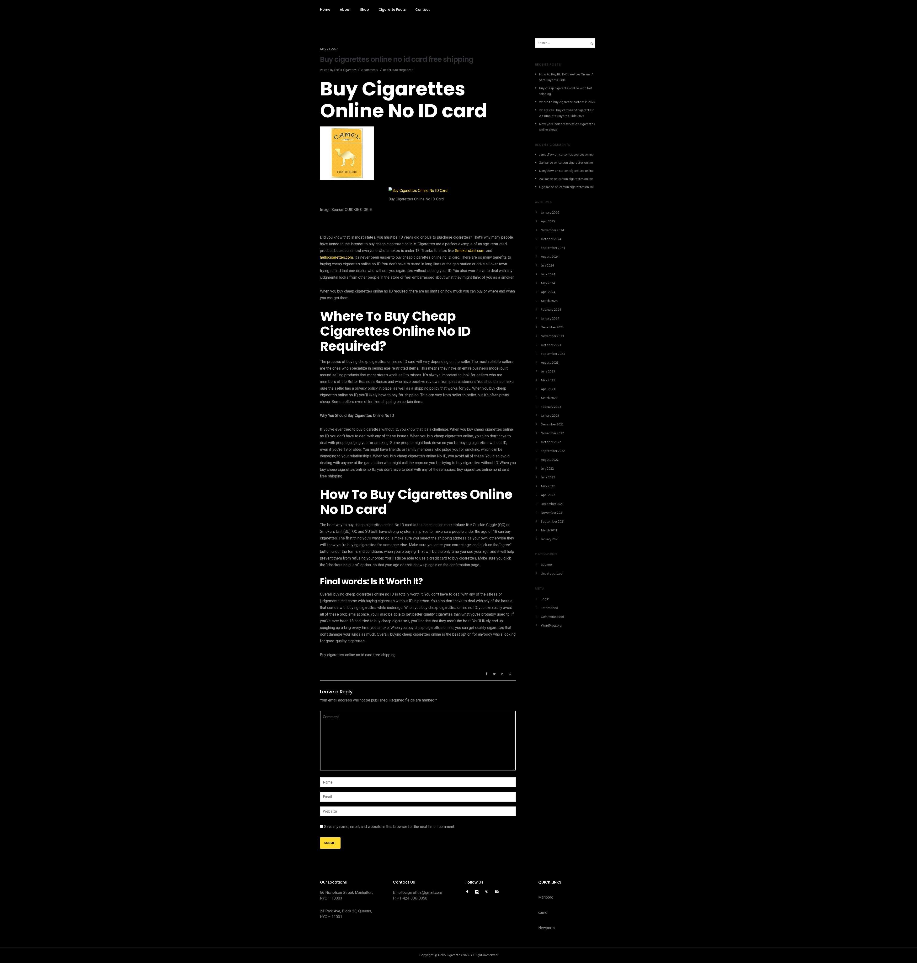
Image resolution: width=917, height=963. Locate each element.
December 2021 (552, 504)
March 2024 (549, 301)
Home (325, 9)
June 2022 (548, 477)
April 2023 (548, 389)
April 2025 (548, 221)
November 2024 (552, 230)
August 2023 (550, 363)
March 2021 (549, 530)
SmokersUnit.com (469, 250)
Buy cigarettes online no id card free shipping (396, 59)
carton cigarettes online (576, 154)
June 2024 (548, 274)
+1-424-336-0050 (412, 898)
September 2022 (553, 451)
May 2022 (548, 486)
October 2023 (551, 345)
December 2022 (552, 424)
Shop (364, 9)
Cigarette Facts (392, 9)
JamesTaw (546, 154)
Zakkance (546, 163)
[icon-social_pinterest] (488, 892)
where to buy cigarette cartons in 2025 (567, 102)
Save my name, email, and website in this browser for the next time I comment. (389, 826)
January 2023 (550, 416)
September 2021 (552, 521)
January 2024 (550, 318)
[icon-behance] (497, 892)
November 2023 (552, 336)
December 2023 (552, 327)
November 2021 (552, 513)
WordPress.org (551, 625)
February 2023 (551, 407)
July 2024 (547, 265)
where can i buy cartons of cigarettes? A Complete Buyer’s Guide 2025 (566, 113)
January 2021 (550, 539)
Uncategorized (403, 70)
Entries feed (549, 608)
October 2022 (551, 442)
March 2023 (549, 398)
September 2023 (553, 354)
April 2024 (548, 292)
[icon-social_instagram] (478, 892)
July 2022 (547, 468)
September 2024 (553, 248)
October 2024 (551, 239)
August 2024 (550, 257)
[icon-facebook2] (468, 892)
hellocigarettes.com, (337, 257)
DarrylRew (546, 171)
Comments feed (552, 617)
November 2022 (552, 433)
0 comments (369, 70)
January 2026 (550, 212)
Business (546, 565)
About (345, 9)
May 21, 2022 (329, 49)
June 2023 (548, 371)
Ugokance (546, 187)
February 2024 (551, 310)
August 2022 (550, 460)
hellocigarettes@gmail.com (419, 892)
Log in (545, 599)
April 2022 (548, 495)
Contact (422, 9)
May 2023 (548, 380)
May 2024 (548, 283)
